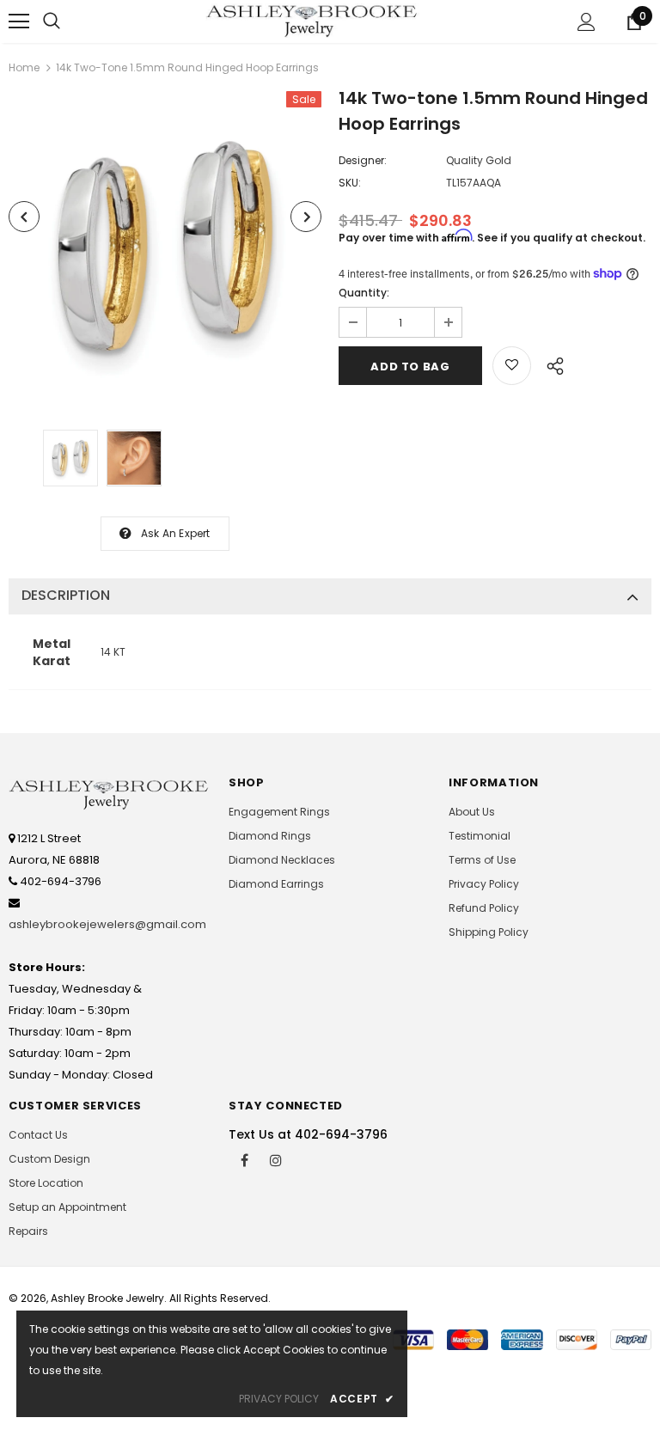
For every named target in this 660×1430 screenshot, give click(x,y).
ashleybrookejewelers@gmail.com (107, 924)
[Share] (550, 363)
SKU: (350, 182)
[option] (165, 247)
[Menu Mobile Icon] (19, 21)
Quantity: (364, 292)
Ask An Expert (176, 533)
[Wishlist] (511, 365)
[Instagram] (275, 1159)
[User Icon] (587, 22)
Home (24, 67)
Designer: (363, 160)
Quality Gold (478, 160)
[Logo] (312, 20)
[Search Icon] (51, 21)
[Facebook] (244, 1159)
